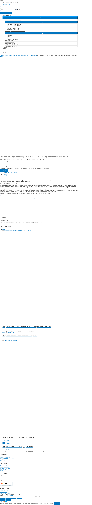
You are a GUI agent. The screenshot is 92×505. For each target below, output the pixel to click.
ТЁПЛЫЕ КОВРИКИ (9, 42)
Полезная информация (5, 468)
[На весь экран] (8, 498)
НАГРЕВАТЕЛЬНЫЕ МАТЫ (14, 25)
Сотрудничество (4, 460)
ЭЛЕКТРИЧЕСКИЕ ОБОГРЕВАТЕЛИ (13, 29)
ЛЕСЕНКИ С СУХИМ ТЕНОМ (14, 38)
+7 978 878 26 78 (6, 4)
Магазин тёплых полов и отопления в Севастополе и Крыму (23, 55)
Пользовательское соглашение (7, 458)
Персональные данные (5, 457)
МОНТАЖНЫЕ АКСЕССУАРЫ (11, 44)
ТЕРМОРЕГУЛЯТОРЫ (10, 43)
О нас (1, 459)
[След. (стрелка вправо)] (8, 500)
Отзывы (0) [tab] (5, 175)
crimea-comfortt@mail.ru (5, 493)
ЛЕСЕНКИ (10, 36)
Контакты (5, 51)
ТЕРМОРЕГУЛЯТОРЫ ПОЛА (14, 28)
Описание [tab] (5, 174)
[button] (40, 17)
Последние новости (4, 467)
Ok (56, 503)
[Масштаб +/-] (2, 498)
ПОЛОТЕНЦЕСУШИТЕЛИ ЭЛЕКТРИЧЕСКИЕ (15, 31)
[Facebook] (2, 501)
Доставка (5, 47)
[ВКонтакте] (1, 501)
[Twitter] (6, 501)
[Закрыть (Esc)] (19, 498)
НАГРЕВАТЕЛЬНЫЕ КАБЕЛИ (14, 24)
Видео (1, 470)
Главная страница (4, 55)
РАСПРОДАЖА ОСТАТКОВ (11, 46)
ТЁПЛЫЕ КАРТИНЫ (9, 40)
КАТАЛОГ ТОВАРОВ (7, 15)
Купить (4, 170)
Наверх (1, 0)
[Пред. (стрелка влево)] (2, 500)
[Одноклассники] (4, 501)
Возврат (4, 48)
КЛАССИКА (10, 35)
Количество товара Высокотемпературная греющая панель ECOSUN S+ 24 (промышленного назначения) (24, 168)
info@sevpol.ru (3, 492)
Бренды (4, 52)
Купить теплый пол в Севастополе (8, 465)
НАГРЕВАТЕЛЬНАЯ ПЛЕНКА (14, 27)
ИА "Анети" (10, 495)
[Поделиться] (13, 498)
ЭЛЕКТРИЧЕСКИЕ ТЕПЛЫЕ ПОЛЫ (13, 20)
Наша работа (3, 469)
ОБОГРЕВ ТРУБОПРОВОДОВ (11, 39)
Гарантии (5, 49)
